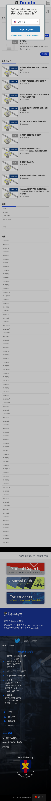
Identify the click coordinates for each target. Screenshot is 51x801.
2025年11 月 (6, 263)
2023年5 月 (6, 347)
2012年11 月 (6, 535)
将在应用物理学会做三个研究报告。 (33, 176)
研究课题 (5, 212)
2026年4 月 (6, 248)
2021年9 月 (6, 406)
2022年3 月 (6, 391)
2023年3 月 (6, 355)
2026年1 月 (6, 255)
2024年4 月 (6, 311)
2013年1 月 (6, 531)
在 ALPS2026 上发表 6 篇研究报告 (33, 122)
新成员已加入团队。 (27, 162)
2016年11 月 (6, 469)
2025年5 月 (6, 277)
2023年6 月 (6, 344)
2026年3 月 (6, 252)
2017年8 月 (6, 458)
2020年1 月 (6, 421)
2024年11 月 (6, 292)
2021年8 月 (6, 410)
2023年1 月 (6, 362)
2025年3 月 (6, 285)
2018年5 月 (6, 436)
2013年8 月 (6, 524)
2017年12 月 (6, 447)
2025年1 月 (6, 288)
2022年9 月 (6, 373)
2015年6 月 (6, 495)
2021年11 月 (6, 399)
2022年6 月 (6, 384)
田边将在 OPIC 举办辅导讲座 (30, 135)
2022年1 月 (6, 395)
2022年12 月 (6, 366)
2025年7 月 (6, 274)
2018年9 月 (6, 432)
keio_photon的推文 (8, 645)
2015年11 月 (6, 487)
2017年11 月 (6, 450)
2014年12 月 (6, 506)
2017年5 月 (6, 461)
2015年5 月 (6, 498)
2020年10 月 (6, 414)
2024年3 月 (6, 314)
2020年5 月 (6, 417)
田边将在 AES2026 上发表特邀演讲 (33, 81)
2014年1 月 (6, 520)
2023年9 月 (6, 336)
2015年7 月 (6, 491)
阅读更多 (45, 35)
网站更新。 (24, 41)
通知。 (5, 208)
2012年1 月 (6, 542)
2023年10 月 (6, 333)
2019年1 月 (6, 425)
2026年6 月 (6, 241)
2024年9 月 (6, 299)
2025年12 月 (6, 259)
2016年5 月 (6, 480)
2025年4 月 (6, 281)
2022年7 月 (6, 380)
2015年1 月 (6, 502)
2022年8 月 (6, 377)
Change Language (25, 29)
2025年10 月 (6, 266)
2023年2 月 (6, 358)
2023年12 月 (6, 325)
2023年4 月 (6, 351)
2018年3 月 (6, 439)
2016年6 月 (6, 476)
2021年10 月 (6, 403)
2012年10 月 (6, 539)
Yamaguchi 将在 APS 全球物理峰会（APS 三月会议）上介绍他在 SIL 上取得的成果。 (34, 191)
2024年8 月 (6, 303)
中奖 (4, 223)
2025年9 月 (6, 270)
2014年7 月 (6, 513)
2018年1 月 (6, 443)
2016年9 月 (6, 472)
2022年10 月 (6, 369)
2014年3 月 (6, 517)
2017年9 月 (6, 454)
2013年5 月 (6, 528)
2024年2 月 (6, 318)
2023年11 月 (6, 329)
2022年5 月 (6, 388)
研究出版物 (6, 216)
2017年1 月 (6, 465)
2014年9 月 (6, 509)
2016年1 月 (6, 483)
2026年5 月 (6, 244)
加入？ (5, 230)
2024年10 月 (6, 296)
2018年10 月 (6, 428)
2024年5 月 (6, 307)
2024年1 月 (6, 322)
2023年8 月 (6, 340)
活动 (4, 227)
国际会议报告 (7, 219)
